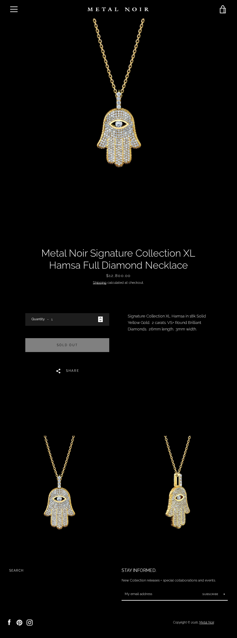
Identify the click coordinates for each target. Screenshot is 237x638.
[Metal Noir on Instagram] (30, 622)
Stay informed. (139, 570)
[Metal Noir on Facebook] (9, 622)
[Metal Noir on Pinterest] (19, 622)
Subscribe (210, 594)
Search (16, 570)
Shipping (99, 282)
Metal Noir (206, 622)
